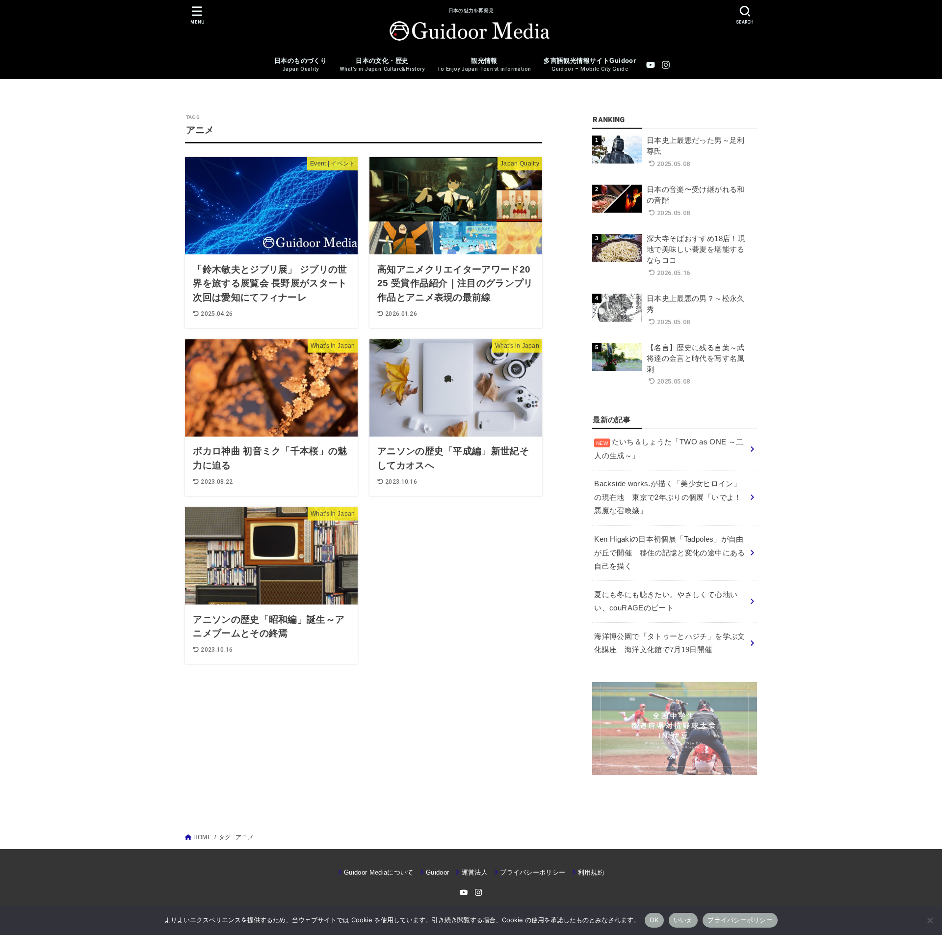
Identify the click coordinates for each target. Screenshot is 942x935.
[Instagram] (665, 64)
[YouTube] (650, 64)
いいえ (683, 920)
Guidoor (437, 872)
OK (654, 920)
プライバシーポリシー (532, 872)
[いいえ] (930, 920)
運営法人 (475, 872)
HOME (202, 837)
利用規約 (591, 872)
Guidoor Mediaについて (379, 872)
